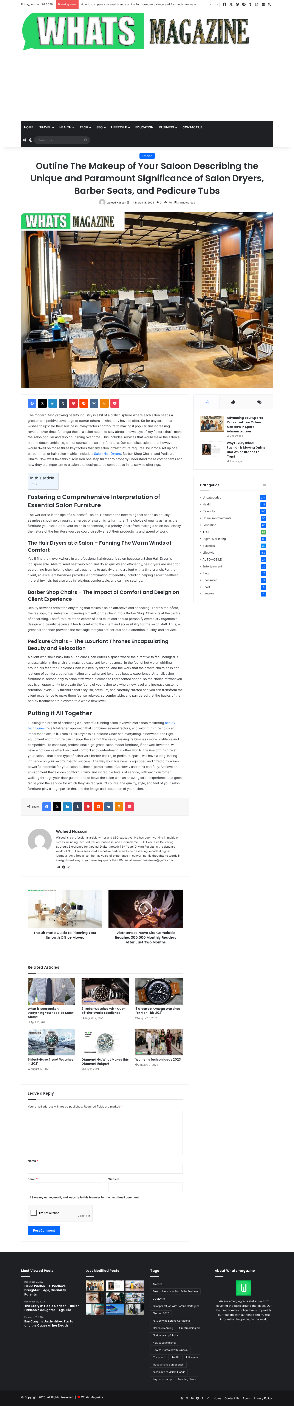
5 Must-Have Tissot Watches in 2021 (50, 1061)
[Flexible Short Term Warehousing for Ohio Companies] (134, 1309)
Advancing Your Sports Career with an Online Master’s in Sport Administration (245, 424)
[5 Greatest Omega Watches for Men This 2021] (159, 991)
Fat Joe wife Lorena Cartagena (171, 1320)
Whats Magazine (92, 1397)
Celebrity (209, 511)
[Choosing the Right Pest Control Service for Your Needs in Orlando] (134, 1285)
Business (166, 127)
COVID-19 (159, 1298)
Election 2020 (161, 1313)
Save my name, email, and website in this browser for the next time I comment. (85, 1197)
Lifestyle (119, 127)
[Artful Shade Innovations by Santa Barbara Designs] (115, 1309)
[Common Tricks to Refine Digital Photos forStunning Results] (134, 1298)
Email (33, 1179)
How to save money (164, 1342)
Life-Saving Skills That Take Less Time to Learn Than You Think (123, 4)
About (247, 1398)
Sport (206, 587)
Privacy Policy (263, 1398)
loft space (192, 1357)
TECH (84, 127)
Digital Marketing (214, 539)
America (157, 1284)
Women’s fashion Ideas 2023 (158, 1059)
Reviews (208, 594)
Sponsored (210, 580)
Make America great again (168, 1364)
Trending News (187, 1379)
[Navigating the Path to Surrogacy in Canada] (95, 1309)
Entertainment (212, 566)
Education (144, 127)
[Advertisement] (147, 86)
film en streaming (163, 1328)
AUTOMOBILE (212, 559)
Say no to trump (162, 1379)
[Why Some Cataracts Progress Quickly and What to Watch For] (95, 1298)
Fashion (147, 156)
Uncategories (212, 497)
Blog (206, 573)
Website (113, 1179)
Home (28, 127)
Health (65, 127)
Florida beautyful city (165, 1335)
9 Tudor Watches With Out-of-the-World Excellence (103, 1011)
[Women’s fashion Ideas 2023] (159, 1042)
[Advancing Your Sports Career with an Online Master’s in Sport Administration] (212, 424)
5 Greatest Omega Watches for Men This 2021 (157, 1011)
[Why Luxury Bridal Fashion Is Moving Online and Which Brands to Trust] (212, 449)
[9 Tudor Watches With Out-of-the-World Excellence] (105, 991)
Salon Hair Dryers (107, 454)
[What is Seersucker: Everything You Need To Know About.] (51, 991)
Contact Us (232, 1398)
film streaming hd (189, 1328)
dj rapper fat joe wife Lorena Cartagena (176, 1306)
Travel (45, 127)
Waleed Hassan (116, 202)
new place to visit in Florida (169, 1371)
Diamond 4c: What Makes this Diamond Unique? (105, 1061)
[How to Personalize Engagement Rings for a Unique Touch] (115, 1298)
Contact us (192, 127)
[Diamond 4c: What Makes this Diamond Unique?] (105, 1042)
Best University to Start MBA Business (175, 1291)
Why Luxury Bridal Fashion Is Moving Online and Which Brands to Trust (246, 450)
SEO (99, 127)
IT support (159, 1357)
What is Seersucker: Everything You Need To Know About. (51, 1013)
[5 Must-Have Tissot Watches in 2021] (51, 1042)
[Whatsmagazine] (147, 30)
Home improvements (217, 518)
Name (33, 1160)
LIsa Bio (175, 1357)
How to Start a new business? (170, 1350)
